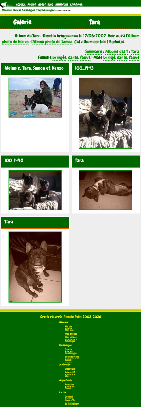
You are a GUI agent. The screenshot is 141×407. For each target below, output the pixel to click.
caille (73, 57)
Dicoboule (70, 369)
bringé (109, 57)
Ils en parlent (72, 404)
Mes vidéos (71, 337)
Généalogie (71, 353)
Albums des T (116, 51)
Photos (32, 5)
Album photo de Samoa (52, 42)
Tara (135, 51)
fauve (85, 57)
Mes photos (71, 334)
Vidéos (42, 5)
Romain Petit (73, 316)
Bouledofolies (72, 357)
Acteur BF (70, 372)
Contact (69, 396)
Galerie (68, 349)
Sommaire (93, 51)
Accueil (21, 5)
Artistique (70, 341)
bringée (59, 57)
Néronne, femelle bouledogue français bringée (28, 10)
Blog (50, 5)
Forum (68, 388)
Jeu (67, 376)
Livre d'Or (76, 5)
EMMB (68, 360)
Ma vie (68, 326)
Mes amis (69, 330)
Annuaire (61, 5)
